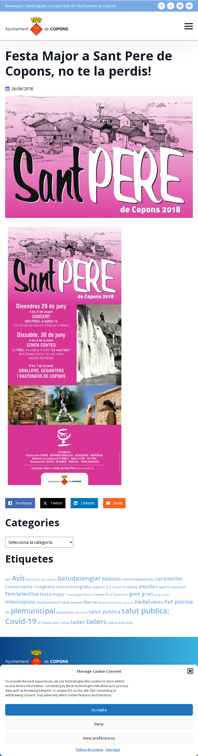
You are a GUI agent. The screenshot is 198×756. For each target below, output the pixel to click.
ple (7, 612)
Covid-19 (119, 587)
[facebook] (161, 6)
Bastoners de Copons (41, 579)
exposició (178, 587)
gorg (157, 595)
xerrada (126, 622)
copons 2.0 (101, 586)
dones (132, 586)
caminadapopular (138, 579)
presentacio (65, 612)
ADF (8, 579)
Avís (18, 578)
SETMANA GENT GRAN (53, 623)
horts (165, 595)
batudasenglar (79, 578)
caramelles (169, 578)
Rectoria (81, 612)
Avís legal (113, 750)
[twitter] (170, 6)
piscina (184, 601)
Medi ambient (72, 602)
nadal (142, 602)
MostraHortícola (110, 602)
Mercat (90, 602)
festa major (52, 594)
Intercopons (20, 601)
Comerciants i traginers (30, 587)
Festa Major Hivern (79, 595)
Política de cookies (89, 750)
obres (157, 602)
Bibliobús (111, 579)
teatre (112, 622)
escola (147, 586)
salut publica (104, 611)
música (128, 602)
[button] (190, 671)
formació (120, 594)
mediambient (49, 602)
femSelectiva (22, 593)
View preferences (99, 738)
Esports (163, 586)
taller (78, 622)
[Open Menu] (189, 26)
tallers (96, 621)
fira (109, 594)
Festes (99, 594)
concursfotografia (73, 586)
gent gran (141, 594)
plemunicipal (33, 611)
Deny (99, 723)
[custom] (189, 6)
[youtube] (180, 6)
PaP (169, 601)
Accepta (99, 709)
